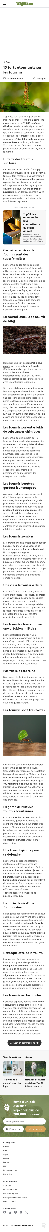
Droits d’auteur (9, 1201)
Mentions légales (10, 1193)
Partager (41, 78)
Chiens (6, 1146)
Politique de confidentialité (15, 1197)
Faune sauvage (10, 1170)
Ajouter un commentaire (22, 1042)
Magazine (7, 1174)
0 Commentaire (15, 78)
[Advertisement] (24, 33)
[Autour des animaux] (24, 3)
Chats (5, 1150)
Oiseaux (6, 1158)
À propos (7, 1185)
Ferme (6, 1162)
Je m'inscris (35, 1129)
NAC (5, 1166)
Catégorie (11, 1129)
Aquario (6, 1154)
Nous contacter (10, 1189)
